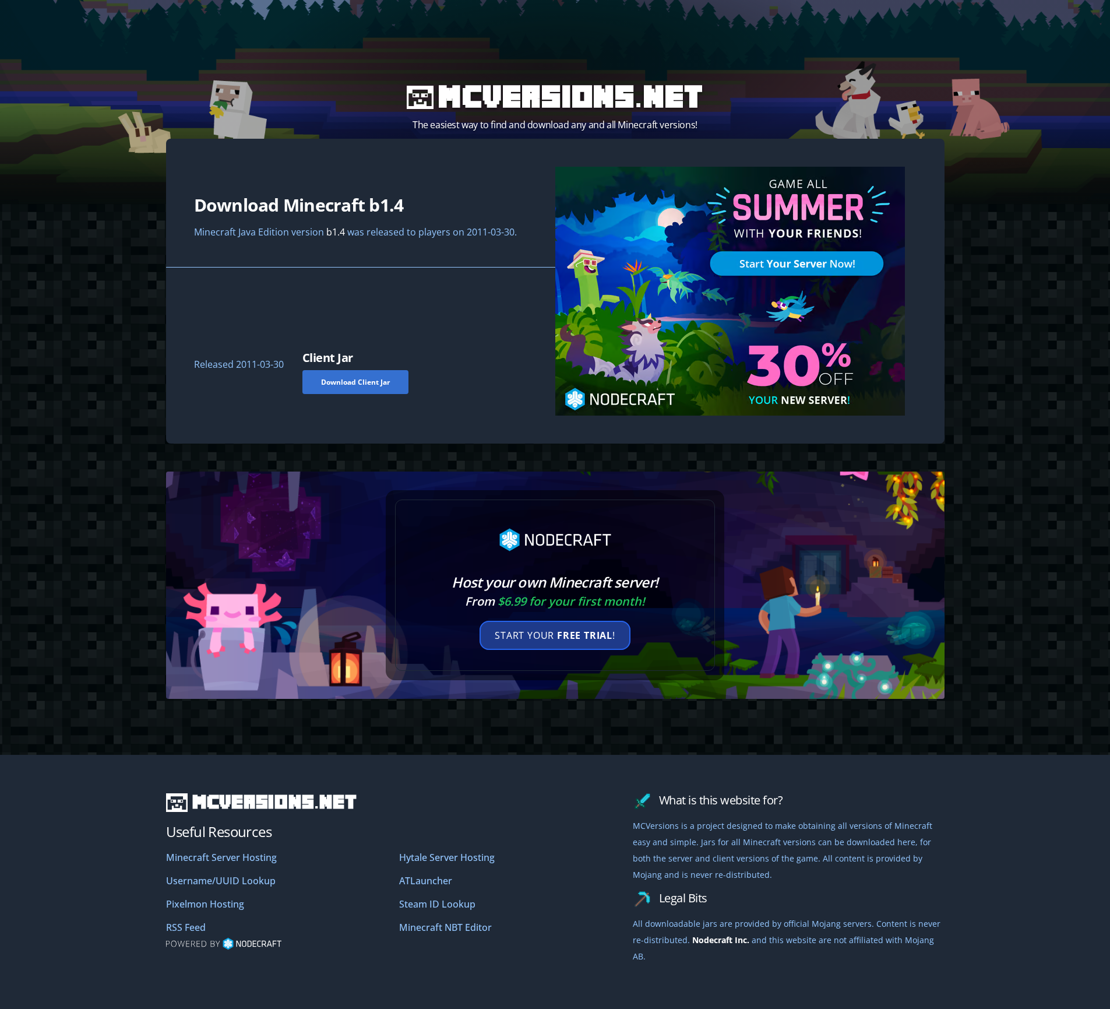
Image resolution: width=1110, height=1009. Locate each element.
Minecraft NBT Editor (445, 927)
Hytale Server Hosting (447, 857)
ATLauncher (425, 880)
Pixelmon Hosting (205, 904)
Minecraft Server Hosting (221, 857)
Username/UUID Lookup (221, 880)
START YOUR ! (555, 635)
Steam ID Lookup (437, 904)
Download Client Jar (355, 382)
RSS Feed (186, 927)
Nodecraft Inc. (720, 939)
